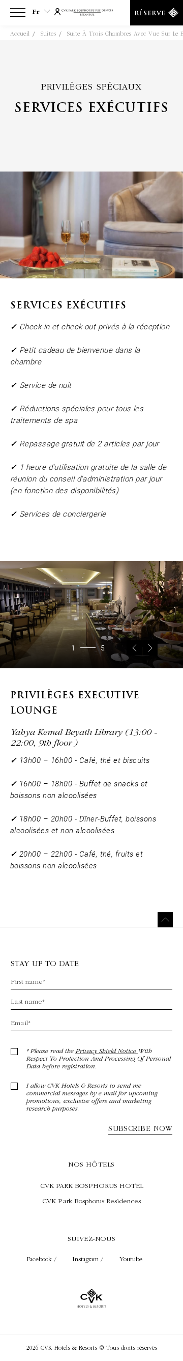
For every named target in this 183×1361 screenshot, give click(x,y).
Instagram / (89, 1259)
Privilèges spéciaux (91, 86)
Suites (48, 33)
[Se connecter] (57, 10)
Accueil (20, 33)
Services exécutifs (91, 108)
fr (36, 11)
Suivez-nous (92, 1238)
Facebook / (42, 1259)
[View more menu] (17, 14)
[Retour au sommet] (165, 919)
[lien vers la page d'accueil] (92, 13)
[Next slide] (150, 648)
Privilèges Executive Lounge (75, 703)
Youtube (130, 1259)
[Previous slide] (134, 648)
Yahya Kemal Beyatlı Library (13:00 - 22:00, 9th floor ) (83, 737)
